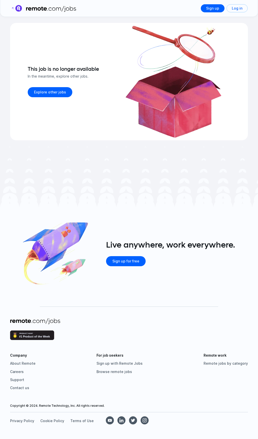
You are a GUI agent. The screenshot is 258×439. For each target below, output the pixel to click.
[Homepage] (51, 8)
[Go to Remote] (16, 8)
